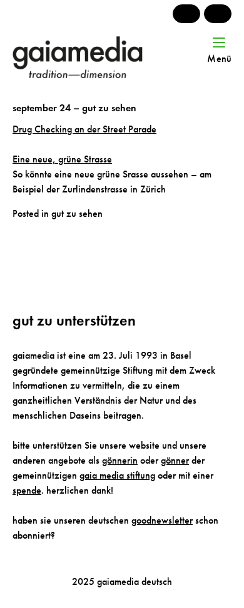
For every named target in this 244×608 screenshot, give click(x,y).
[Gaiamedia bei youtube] (186, 13)
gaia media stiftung (117, 475)
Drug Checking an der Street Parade (84, 129)
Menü (219, 58)
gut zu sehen (77, 213)
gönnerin (120, 460)
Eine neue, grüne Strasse (62, 159)
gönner (175, 460)
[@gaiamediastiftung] (217, 13)
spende (27, 490)
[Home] (93, 56)
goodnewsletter (162, 520)
